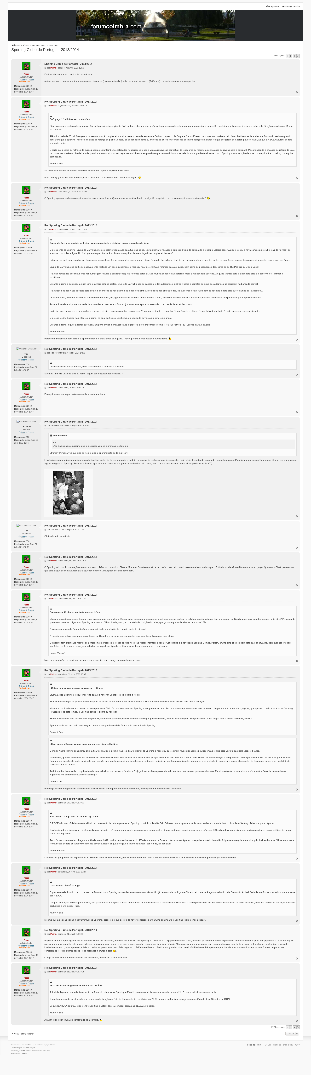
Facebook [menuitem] (82, 39)
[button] (298, 56)
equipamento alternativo (192, 198)
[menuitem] (15, 1053)
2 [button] (290, 55)
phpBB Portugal (29, 1048)
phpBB (27, 1045)
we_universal (20, 1051)
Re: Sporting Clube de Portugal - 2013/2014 (70, 101)
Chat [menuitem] (92, 39)
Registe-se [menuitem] (274, 6)
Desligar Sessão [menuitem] (292, 6)
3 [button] (294, 55)
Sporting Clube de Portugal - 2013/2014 (45, 49)
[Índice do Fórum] (155, 26)
